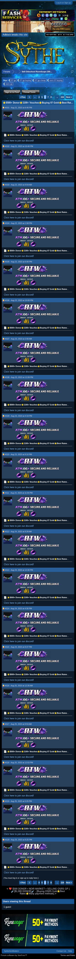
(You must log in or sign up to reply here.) (21, 878)
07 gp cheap (40, 80)
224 (62, 97)
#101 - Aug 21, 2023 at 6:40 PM (18, 108)
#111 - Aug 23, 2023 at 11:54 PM (19, 493)
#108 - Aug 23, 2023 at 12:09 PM (19, 377)
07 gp (13, 80)
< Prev (22, 97)
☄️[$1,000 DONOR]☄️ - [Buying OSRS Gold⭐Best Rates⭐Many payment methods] (38, 892)
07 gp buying (25, 80)
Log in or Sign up (63, 3)
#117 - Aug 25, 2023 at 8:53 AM (18, 724)
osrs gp (9, 84)
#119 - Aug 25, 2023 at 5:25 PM (18, 801)
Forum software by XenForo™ (14, 955)
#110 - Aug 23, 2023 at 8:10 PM (18, 454)
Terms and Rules (67, 955)
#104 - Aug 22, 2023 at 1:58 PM (18, 223)
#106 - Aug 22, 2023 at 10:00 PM (19, 300)
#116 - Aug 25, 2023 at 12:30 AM (19, 686)
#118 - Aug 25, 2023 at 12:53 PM (19, 762)
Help (70, 951)
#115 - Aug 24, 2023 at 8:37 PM (18, 647)
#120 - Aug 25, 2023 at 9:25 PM (18, 840)
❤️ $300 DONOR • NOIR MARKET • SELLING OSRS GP (38, 888)
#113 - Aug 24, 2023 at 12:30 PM (19, 570)
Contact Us (61, 951)
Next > (69, 97)
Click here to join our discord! (19, 140)
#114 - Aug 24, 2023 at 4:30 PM (18, 608)
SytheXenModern (11, 951)
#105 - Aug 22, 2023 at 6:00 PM (18, 262)
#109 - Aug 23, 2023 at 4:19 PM (18, 416)
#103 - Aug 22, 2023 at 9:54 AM (18, 185)
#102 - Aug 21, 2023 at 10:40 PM (19, 146)
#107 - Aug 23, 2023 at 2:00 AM (18, 339)
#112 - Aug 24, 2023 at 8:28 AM (18, 531)
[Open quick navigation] (72, 71)
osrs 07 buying (56, 80)
